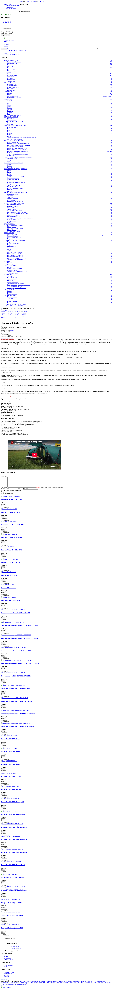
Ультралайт (10, 76)
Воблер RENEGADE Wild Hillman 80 (14, 852)
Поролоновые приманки (14, 97)
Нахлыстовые (11, 69)
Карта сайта (7, 958)
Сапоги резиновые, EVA (14, 237)
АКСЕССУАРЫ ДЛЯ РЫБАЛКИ (13, 140)
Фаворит (9, 109)
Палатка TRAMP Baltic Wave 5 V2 (13, 537)
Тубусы (9, 172)
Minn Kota (10, 124)
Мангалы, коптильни (13, 219)
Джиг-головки (11, 200)
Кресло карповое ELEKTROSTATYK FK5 (16, 651)
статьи (6, 46)
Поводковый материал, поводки (16, 182)
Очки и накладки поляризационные (17, 154)
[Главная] (5, 38)
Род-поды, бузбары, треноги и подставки (18, 145)
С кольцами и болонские (14, 62)
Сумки (9, 164)
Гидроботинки (11, 244)
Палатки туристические (10, 51)
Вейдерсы (10, 239)
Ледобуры (10, 276)
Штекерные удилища (13, 70)
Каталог (4, 49)
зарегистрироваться (30, 1)
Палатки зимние (12, 277)
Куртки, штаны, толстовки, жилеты (17, 304)
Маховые (9, 65)
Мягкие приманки (12, 96)
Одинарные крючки (13, 194)
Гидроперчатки (11, 246)
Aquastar (9, 112)
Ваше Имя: (4, 476)
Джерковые (10, 78)
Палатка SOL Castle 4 (8, 588)
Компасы (9, 222)
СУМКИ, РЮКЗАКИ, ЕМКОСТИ (13, 163)
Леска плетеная (11, 181)
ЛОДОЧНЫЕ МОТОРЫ (11, 117)
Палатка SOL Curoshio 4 (9, 575)
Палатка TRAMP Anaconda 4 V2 (12, 525)
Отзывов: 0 (12, 327)
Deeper (9, 130)
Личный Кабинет (9, 972)
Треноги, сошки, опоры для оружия (17, 271)
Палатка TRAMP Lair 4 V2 (10, 512)
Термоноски (10, 300)
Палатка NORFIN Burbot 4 (10, 600)
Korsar (9, 105)
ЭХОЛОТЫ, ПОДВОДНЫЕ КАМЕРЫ (15, 126)
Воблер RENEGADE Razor (10, 739)
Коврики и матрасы (12, 215)
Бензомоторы (11, 118)
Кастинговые (11, 79)
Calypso (9, 131)
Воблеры (9, 93)
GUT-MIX (10, 191)
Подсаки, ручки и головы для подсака (18, 143)
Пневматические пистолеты (15, 255)
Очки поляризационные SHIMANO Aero (15, 688)
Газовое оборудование (13, 216)
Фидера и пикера (12, 63)
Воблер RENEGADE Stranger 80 (12, 802)
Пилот (9, 102)
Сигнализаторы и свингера (15, 146)
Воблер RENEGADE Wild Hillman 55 (14, 827)
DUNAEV (10, 189)
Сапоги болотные (12, 234)
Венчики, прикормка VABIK (15, 188)
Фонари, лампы (11, 221)
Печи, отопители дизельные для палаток (18, 285)
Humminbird (10, 128)
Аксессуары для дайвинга (14, 252)
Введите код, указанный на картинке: (11, 490)
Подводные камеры (12, 127)
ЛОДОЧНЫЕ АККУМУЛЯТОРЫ (13, 121)
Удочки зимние (11, 279)
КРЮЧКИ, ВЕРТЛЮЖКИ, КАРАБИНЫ (15, 192)
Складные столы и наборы (14, 210)
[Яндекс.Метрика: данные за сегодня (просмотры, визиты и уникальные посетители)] (6, 987)
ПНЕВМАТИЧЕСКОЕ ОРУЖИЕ (13, 253)
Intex (8, 114)
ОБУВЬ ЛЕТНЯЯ (9, 233)
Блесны (9, 94)
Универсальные (11, 73)
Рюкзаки (9, 166)
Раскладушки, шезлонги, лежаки (16, 212)
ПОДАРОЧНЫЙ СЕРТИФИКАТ (13, 305)
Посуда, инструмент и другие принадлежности (20, 218)
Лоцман (9, 100)
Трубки (9, 250)
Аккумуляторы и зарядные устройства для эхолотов (21, 137)
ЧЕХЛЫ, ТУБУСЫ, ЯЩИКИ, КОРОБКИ (15, 169)
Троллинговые (11, 81)
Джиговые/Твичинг (12, 75)
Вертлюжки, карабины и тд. (15, 201)
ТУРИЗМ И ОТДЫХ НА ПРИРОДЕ (17, 50)
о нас (5, 41)
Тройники (10, 197)
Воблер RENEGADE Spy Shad (11, 789)
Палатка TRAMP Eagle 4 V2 (11, 562)
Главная (9, 48)
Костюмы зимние (12, 297)
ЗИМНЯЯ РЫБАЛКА (10, 274)
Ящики (9, 173)
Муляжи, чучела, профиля (14, 268)
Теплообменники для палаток (15, 283)
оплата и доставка (9, 40)
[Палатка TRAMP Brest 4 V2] (11, 317)
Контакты (7, 956)
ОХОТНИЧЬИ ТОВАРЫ (11, 265)
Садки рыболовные (12, 142)
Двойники (10, 195)
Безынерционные (12, 84)
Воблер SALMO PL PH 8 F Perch (12, 877)
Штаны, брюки (11, 230)
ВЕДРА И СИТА (12, 186)
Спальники (10, 207)
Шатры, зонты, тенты (13, 206)
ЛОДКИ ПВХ (8, 99)
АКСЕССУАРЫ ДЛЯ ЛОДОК (12, 115)
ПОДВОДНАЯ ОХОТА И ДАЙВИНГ (14, 240)
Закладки (6, 975)
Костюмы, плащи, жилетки (15, 225)
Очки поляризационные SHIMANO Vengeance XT (19, 726)
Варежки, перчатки (12, 301)
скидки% (6, 44)
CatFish (9, 106)
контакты (6, 43)
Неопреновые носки (13, 243)
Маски (9, 249)
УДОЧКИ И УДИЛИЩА (11, 60)
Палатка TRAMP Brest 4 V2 (12, 54)
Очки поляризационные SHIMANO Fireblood (17, 701)
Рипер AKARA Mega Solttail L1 (12, 928)
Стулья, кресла (11, 209)
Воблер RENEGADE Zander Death (13, 865)
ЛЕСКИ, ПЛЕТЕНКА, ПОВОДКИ (14, 176)
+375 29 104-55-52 (6, 22)
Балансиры (10, 280)
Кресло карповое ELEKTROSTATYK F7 (15, 613)
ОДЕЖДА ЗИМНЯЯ (10, 295)
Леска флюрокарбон (13, 179)
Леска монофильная (13, 178)
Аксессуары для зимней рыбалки (16, 288)
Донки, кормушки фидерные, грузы (17, 148)
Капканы (9, 267)
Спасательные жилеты (13, 231)
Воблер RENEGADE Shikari (11, 777)
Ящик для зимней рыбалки (15, 286)
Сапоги (9, 291)
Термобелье (10, 298)
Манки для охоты (12, 270)
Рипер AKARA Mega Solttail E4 (12, 915)
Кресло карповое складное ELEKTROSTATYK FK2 (19, 638)
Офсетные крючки (12, 198)
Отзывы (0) (10, 338)
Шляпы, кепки (11, 227)
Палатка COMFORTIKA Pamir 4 (12, 499)
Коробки (9, 175)
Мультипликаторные (13, 87)
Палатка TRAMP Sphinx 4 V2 (11, 550)
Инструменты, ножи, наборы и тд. (17, 149)
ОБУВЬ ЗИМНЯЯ (9, 289)
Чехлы (9, 170)
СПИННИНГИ (8, 72)
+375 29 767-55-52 (6, 21)
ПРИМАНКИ (8, 91)
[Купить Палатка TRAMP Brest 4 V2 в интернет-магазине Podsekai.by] (4, 317)
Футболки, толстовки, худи (15, 228)
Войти (21, 1)
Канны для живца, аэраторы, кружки (17, 151)
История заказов (8, 973)
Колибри (9, 108)
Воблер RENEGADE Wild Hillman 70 (14, 840)
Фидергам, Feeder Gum (13, 184)
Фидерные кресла (12, 158)
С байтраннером (12, 85)
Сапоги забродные (12, 236)
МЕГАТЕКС (10, 155)
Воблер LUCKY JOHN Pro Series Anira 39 (15, 890)
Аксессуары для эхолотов (14, 139)
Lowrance (10, 133)
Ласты (9, 247)
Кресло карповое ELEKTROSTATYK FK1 (16, 676)
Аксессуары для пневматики (15, 259)
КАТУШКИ (7, 82)
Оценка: (3, 488)
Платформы (10, 160)
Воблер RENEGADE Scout (10, 764)
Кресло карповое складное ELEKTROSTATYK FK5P (20, 663)
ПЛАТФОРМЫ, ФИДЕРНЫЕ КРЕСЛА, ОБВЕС (18, 157)
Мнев (8, 103)
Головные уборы (12, 302)
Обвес (9, 161)
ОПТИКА (7, 261)
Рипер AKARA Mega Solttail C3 (12, 903)
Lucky (9, 134)
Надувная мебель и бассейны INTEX (17, 213)
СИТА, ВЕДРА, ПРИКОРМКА (13, 185)
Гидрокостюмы (11, 242)
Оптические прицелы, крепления (16, 258)
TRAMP (6, 53)
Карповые (10, 67)
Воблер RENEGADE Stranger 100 (13, 814)
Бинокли (9, 262)
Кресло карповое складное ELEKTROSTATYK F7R (19, 625)
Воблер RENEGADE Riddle (10, 751)
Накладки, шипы (12, 294)
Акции (6, 966)
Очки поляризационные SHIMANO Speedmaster (18, 714)
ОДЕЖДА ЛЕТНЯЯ (9, 224)
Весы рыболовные (12, 152)
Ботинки (9, 292)
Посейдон (10, 111)
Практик (9, 136)
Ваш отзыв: (4, 487)
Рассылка (6, 976)
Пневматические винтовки (15, 256)
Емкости (9, 167)
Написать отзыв (21, 327)
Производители (8, 959)
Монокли (10, 264)
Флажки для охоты (12, 273)
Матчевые (10, 66)
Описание (3, 338)
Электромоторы (11, 120)
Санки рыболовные (12, 282)
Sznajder (9, 123)
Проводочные (11, 90)
